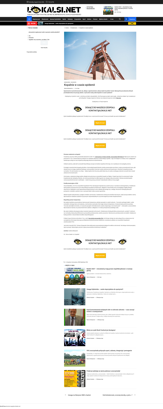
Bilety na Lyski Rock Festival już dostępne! (101, 330)
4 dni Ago (119, 12)
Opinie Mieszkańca (68, 88)
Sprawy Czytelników (55, 19)
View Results (44, 47)
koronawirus (74, 262)
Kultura (89, 19)
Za (29, 36)
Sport (84, 19)
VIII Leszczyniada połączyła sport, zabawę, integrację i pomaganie (109, 350)
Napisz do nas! (100, 123)
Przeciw (31, 37)
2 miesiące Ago (99, 297)
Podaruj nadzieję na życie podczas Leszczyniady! (103, 371)
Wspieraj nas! (36, 19)
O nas (111, 19)
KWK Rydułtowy (81, 262)
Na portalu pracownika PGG (95, 218)
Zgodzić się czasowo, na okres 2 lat (39, 39)
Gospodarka (77, 19)
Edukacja (70, 19)
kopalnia (69, 262)
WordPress (3, 406)
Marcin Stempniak (91, 277)
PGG (87, 262)
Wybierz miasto (103, 19)
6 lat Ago (77, 88)
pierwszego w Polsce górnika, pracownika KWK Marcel (109, 156)
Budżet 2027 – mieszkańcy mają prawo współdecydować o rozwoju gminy (124, 8)
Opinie (64, 19)
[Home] (29, 19)
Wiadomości (45, 19)
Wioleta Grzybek (90, 297)
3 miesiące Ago (100, 358)
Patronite (118, 98)
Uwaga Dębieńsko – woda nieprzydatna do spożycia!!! (105, 289)
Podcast (95, 19)
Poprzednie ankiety (32, 52)
